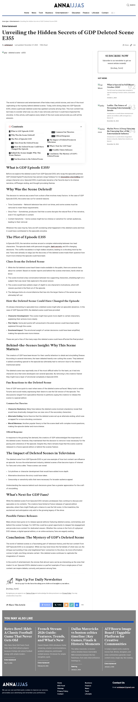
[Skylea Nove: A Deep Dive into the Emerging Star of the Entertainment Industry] (101, 131)
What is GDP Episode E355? (22, 131)
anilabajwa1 (8, 45)
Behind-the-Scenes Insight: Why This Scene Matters (25, 154)
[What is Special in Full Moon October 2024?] (101, 87)
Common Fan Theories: (64, 132)
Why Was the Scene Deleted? (23, 135)
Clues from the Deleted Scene (26, 143)
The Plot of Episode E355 (21, 139)
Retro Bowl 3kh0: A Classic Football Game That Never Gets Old (18, 634)
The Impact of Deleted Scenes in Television (61, 141)
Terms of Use (30, 593)
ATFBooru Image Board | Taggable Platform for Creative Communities (118, 636)
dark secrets (56, 246)
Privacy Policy (66, 593)
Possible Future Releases (62, 150)
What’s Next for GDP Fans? (60, 146)
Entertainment (9, 26)
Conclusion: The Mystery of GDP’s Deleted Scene (62, 155)
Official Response (63, 136)
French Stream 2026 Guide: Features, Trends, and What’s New (51, 634)
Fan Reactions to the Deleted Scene (28, 159)
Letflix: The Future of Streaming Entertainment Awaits (118, 107)
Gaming (74, 666)
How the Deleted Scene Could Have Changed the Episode (27, 148)
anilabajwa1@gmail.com (126, 687)
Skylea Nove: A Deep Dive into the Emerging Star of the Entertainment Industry (121, 131)
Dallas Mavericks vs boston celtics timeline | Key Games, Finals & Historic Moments (85, 636)
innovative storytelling (70, 177)
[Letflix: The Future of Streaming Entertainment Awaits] (101, 108)
